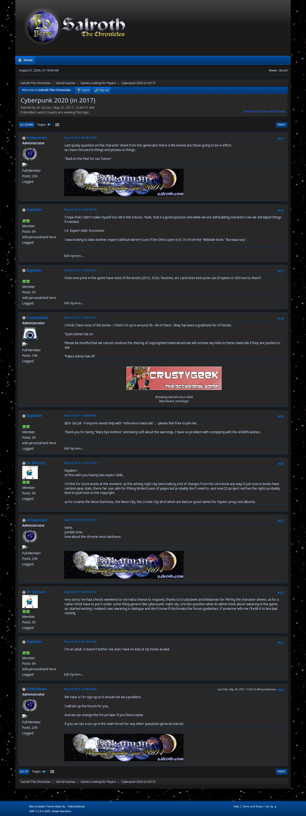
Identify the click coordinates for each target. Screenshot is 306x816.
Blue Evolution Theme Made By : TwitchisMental (56, 806)
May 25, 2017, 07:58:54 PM (80, 270)
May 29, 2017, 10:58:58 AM (80, 689)
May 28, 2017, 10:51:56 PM (80, 592)
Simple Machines (61, 811)
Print (281, 124)
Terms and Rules (252, 806)
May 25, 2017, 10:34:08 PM (80, 415)
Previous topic (255, 111)
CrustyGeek (38, 317)
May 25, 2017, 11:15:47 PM (80, 463)
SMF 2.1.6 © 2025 (39, 811)
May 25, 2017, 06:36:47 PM (80, 137)
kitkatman (37, 137)
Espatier (34, 209)
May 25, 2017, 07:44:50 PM (80, 209)
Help (236, 806)
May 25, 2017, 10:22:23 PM (80, 317)
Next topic (277, 111)
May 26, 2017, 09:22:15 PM (80, 520)
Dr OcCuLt (36, 462)
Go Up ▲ (271, 806)
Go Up (24, 771)
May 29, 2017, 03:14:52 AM (80, 641)
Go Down (26, 124)
